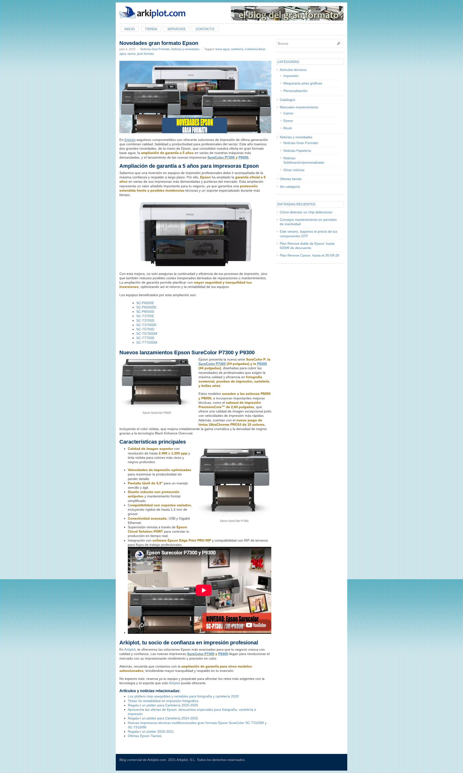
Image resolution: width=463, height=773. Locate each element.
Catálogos (287, 100)
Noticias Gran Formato (155, 49)
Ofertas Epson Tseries (145, 736)
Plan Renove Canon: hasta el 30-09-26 (309, 255)
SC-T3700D (145, 320)
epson (132, 54)
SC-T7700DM (146, 342)
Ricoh (287, 128)
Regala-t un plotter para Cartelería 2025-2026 (163, 705)
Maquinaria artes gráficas (302, 83)
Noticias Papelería (297, 151)
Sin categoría (290, 186)
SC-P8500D (145, 311)
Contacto (205, 29)
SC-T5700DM (146, 333)
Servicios (176, 29)
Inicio (129, 29)
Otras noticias (293, 170)
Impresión (291, 76)
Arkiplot (130, 140)
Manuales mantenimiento (299, 107)
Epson (288, 121)
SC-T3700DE (146, 325)
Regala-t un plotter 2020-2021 (151, 731)
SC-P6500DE (146, 307)
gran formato (145, 54)
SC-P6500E (145, 303)
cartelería (237, 49)
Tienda (151, 29)
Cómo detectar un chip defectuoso (306, 212)
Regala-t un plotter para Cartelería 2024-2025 (163, 718)
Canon (288, 113)
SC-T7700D (145, 338)
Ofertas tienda (290, 179)
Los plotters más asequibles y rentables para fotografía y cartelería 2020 (183, 696)
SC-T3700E (145, 316)
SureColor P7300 (221, 157)
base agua (223, 49)
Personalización (295, 91)
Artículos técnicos (293, 70)
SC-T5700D (145, 329)
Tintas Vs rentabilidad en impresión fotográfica (163, 701)
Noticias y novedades (185, 49)
